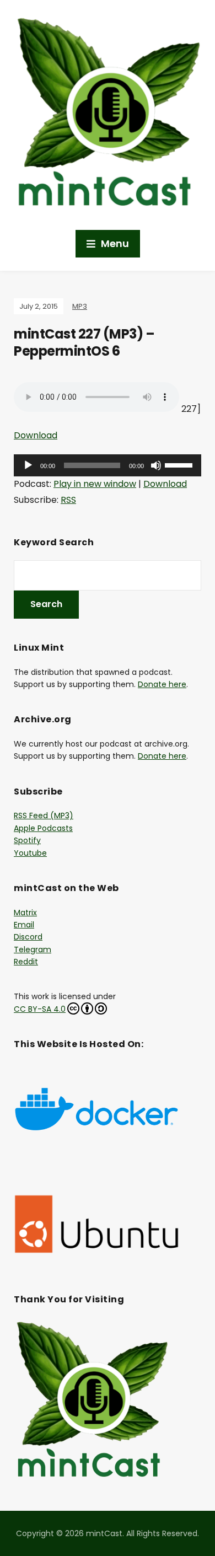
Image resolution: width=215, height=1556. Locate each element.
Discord (28, 936)
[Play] (28, 465)
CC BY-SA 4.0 (40, 1009)
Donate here (162, 684)
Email (24, 924)
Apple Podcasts (43, 828)
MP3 (79, 306)
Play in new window (94, 483)
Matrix (25, 912)
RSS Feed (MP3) (43, 815)
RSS (68, 499)
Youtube (30, 853)
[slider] (180, 464)
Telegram (32, 949)
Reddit (26, 961)
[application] (107, 465)
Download (35, 435)
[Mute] (156, 465)
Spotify (27, 840)
